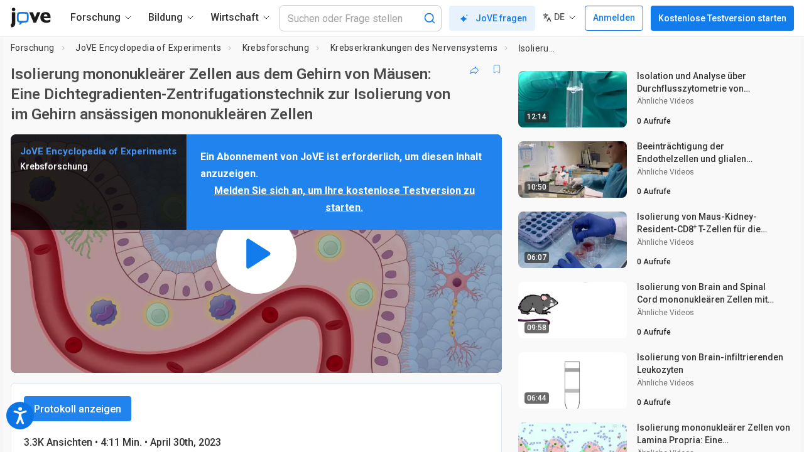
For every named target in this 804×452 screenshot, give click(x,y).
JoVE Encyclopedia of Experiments (148, 48)
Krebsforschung (276, 48)
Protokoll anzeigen (77, 409)
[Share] (474, 69)
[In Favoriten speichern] (497, 69)
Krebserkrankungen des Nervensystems (413, 48)
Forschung (33, 48)
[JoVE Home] (30, 18)
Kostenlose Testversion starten (722, 18)
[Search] (429, 18)
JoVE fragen (501, 18)
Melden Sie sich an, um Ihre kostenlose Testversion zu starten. (344, 199)
